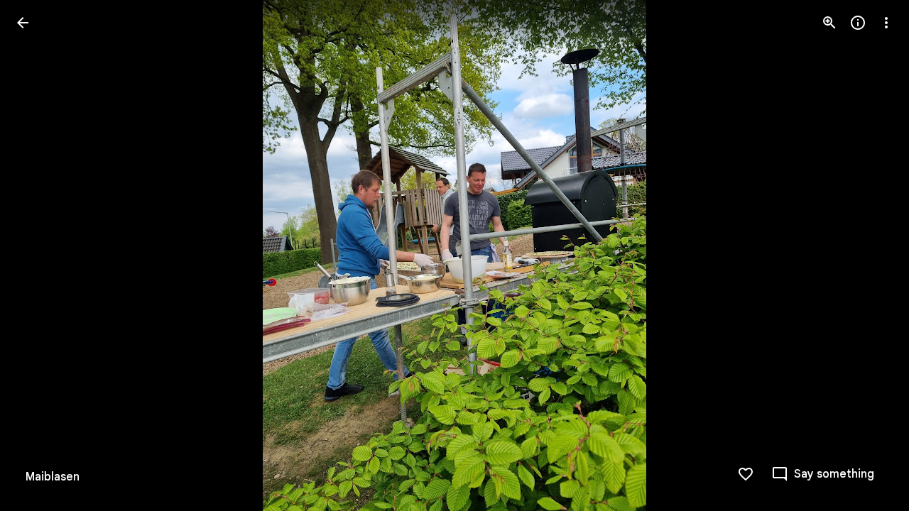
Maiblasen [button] (53, 477)
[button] (40, 255)
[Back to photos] (23, 23)
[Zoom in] (829, 23)
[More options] (886, 23)
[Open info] (858, 23)
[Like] (745, 474)
